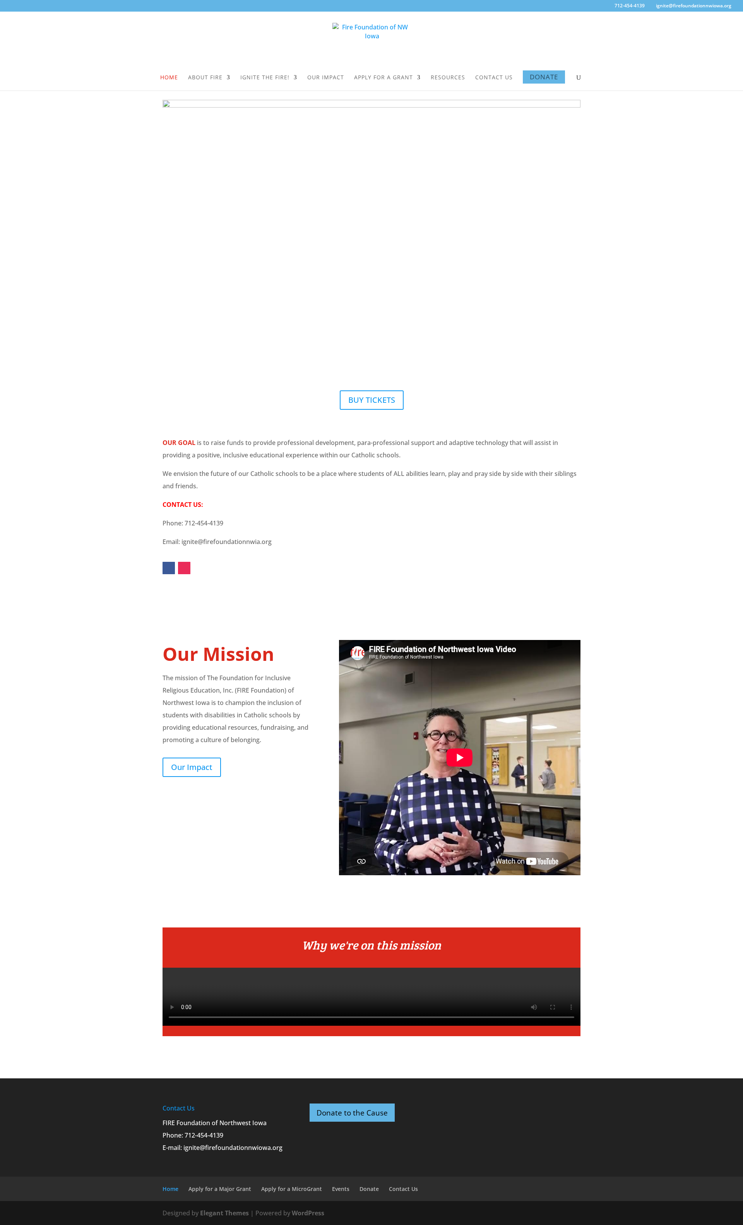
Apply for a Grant (383, 78)
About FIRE (205, 78)
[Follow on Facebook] (169, 568)
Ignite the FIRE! (264, 78)
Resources (448, 78)
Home (169, 78)
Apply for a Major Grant (219, 1188)
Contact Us (494, 78)
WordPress (308, 1213)
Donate (544, 76)
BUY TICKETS (371, 400)
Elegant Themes (224, 1213)
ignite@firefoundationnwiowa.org (232, 1147)
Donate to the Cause (352, 1112)
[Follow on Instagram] (184, 568)
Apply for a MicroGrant (291, 1188)
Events (340, 1188)
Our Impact (325, 78)
